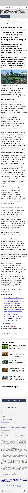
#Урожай (23, 23)
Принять (5, 16)
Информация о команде (7, 413)
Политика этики (5, 422)
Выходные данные (5, 430)
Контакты (3, 416)
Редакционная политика (7, 419)
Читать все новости (14, 400)
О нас (2, 411)
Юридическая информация (8, 424)
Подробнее (24, 456)
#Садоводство (15, 23)
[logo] (14, 485)
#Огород (7, 23)
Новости (3, 21)
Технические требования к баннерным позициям (13, 427)
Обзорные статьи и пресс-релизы (9, 432)
